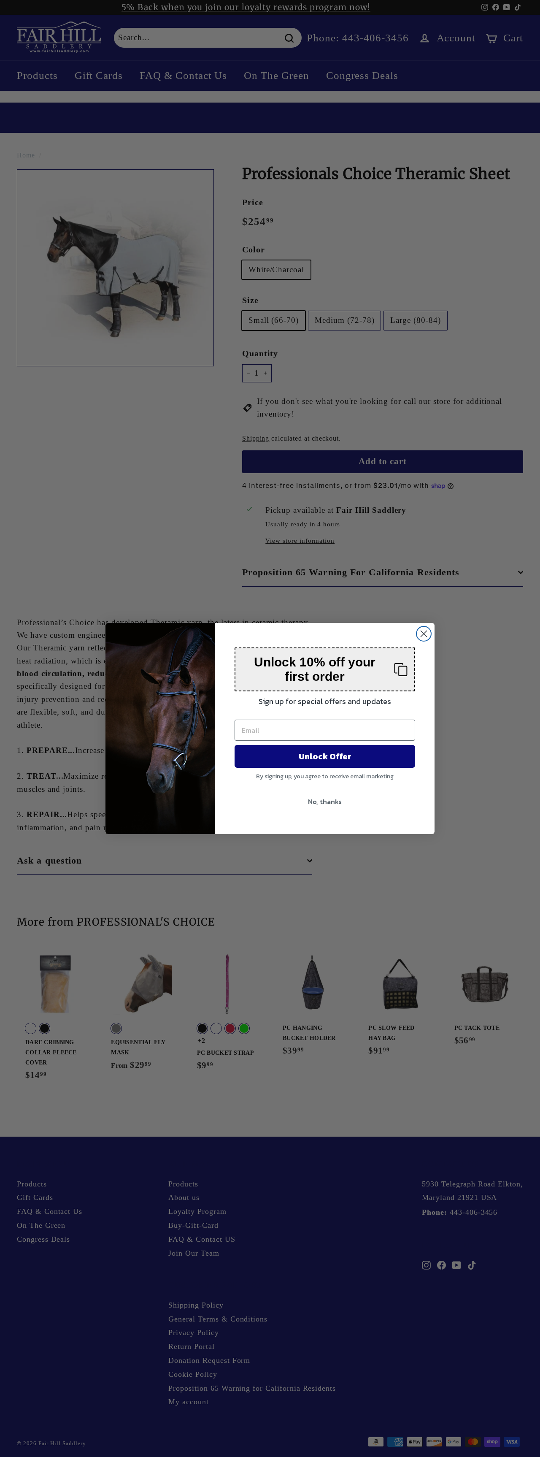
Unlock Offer (325, 756)
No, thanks (325, 801)
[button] (325, 669)
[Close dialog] (423, 633)
